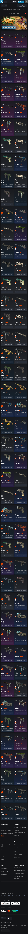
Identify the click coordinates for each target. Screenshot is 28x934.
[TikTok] (9, 896)
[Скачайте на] (15, 903)
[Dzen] (12, 896)
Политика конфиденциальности (19, 831)
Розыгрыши (4, 853)
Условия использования (20, 827)
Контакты (16, 835)
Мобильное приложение (20, 870)
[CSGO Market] (1, 1)
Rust (15, 851)
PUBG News (4, 874)
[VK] (1, 896)
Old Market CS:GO (18, 844)
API (1, 827)
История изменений (6, 856)
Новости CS (4, 868)
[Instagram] (24, 896)
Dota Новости (4, 871)
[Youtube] (16, 896)
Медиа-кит (3, 859)
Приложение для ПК (19, 873)
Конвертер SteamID (6, 830)
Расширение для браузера (18, 877)
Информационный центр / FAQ (7, 845)
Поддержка (4, 850)
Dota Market (17, 848)
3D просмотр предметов (7, 833)
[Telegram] (5, 896)
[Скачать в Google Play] (5, 903)
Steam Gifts (17, 857)
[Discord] (20, 896)
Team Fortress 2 (18, 854)
